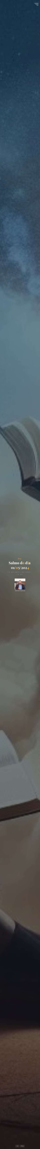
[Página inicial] (17, 1146)
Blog (19, 558)
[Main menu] (36, 4)
